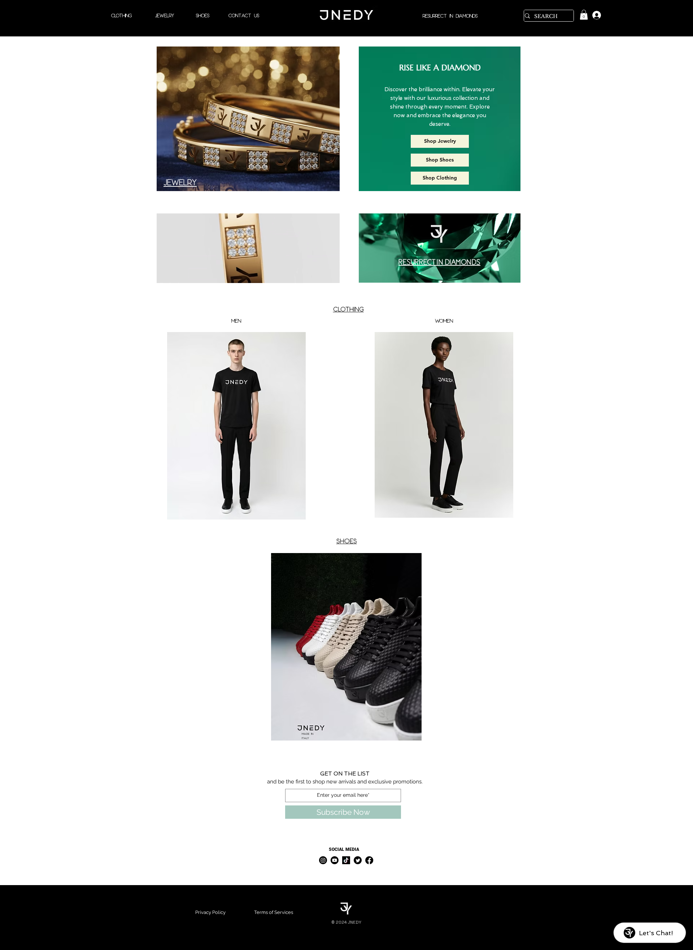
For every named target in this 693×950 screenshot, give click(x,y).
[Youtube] (335, 860)
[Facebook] (369, 860)
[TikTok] (346, 860)
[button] (330, 275)
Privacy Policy (210, 912)
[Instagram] (323, 860)
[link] (584, 14)
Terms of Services (273, 912)
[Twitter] (358, 860)
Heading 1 (56, 751)
